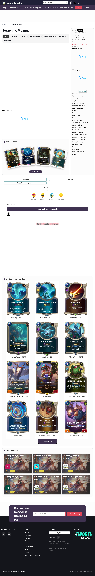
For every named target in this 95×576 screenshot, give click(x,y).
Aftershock (75, 154)
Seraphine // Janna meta (79, 44)
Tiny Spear (75, 98)
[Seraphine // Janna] (8, 471)
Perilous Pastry (76, 115)
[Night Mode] (70, 3)
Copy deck (71, 179)
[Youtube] (9, 534)
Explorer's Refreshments (79, 134)
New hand (37, 172)
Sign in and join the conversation (47, 209)
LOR (3, 24)
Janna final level (77, 125)
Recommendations (50, 36)
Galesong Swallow (77, 132)
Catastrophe (76, 149)
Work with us (29, 544)
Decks (10, 24)
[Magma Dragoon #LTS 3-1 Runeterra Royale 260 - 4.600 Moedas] (65, 492)
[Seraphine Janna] (37, 471)
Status (27, 552)
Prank (74, 113)
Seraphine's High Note (79, 103)
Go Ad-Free (79, 7)
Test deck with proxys (25, 183)
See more (47, 441)
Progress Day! (76, 110)
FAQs (26, 549)
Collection (62, 36)
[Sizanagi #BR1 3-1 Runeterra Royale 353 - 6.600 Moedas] (37, 492)
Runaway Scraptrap (78, 108)
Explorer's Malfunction (79, 137)
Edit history (82, 91)
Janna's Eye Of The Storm (80, 122)
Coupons (27, 541)
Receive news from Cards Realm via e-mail (22, 513)
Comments (7, 40)
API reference (29, 546)
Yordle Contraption (78, 96)
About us (27, 538)
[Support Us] (3, 534)
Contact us (28, 535)
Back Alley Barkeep (78, 151)
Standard (80, 30)
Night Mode (52, 537)
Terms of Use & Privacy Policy (33, 555)
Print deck (25, 179)
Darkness (75, 147)
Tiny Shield (75, 101)
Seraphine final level (78, 105)
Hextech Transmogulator (79, 127)
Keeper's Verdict (77, 120)
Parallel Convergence (78, 118)
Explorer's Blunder (77, 142)
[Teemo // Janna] (65, 471)
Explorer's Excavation (78, 139)
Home (27, 532)
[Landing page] (4, 3)
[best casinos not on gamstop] (83, 535)
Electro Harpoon (77, 144)
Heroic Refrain (76, 130)
